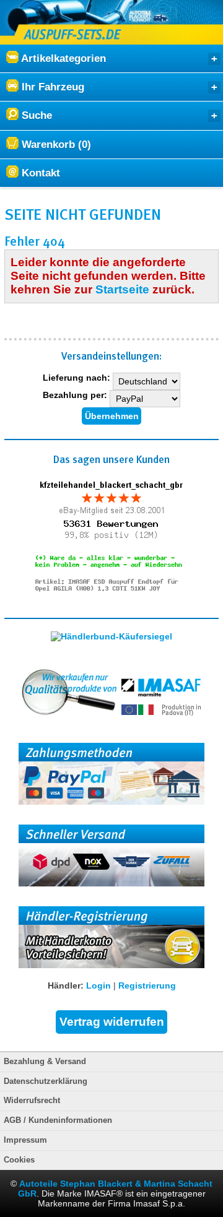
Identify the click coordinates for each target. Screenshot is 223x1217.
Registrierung (147, 985)
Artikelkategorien (62, 58)
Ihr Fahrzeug (51, 87)
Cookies (19, 1160)
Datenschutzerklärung (45, 1081)
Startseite (122, 289)
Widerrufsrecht (32, 1100)
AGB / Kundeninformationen (58, 1120)
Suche (35, 115)
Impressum (25, 1140)
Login (98, 985)
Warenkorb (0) (55, 144)
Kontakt (39, 173)
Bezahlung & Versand (45, 1061)
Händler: (66, 985)
